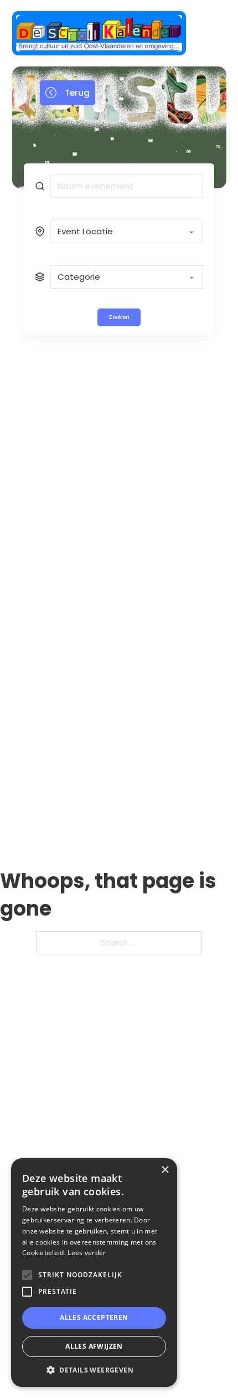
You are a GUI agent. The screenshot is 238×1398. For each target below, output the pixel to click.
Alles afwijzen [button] (94, 1346)
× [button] (165, 1170)
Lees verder (87, 1252)
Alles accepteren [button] (94, 1317)
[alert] (94, 1272)
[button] (94, 1370)
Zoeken (119, 317)
